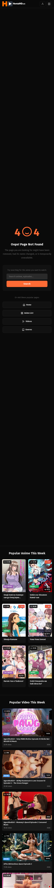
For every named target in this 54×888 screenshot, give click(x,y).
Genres (28, 329)
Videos (29, 321)
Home (28, 305)
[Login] (42, 4)
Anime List (28, 313)
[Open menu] (49, 4)
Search (27, 284)
